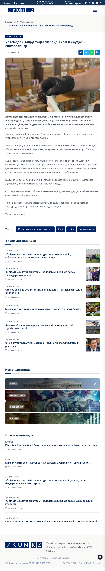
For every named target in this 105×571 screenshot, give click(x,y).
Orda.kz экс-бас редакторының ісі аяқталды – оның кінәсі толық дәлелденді (51, 521)
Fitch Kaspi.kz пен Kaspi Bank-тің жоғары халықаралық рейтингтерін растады (51, 445)
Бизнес (9, 459)
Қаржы (9, 442)
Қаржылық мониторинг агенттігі (35, 229)
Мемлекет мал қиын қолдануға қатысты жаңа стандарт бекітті (43, 309)
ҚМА (60, 229)
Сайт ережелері (60, 558)
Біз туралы (19, 3)
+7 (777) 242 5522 (46, 3)
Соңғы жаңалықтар (20, 435)
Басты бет (10, 22)
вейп (71, 229)
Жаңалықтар (26, 22)
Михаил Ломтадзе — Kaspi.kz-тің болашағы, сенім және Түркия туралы (47, 462)
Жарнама (7, 3)
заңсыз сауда (87, 229)
